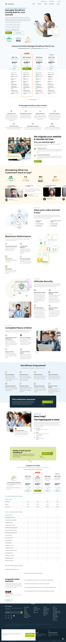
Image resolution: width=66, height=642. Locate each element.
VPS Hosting (45, 611)
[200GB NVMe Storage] (43, 74)
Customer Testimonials (27, 616)
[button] (44, 1)
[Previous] (57, 171)
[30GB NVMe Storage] (18, 74)
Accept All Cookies (30, 633)
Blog (34, 611)
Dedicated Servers (45, 612)
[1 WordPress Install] (18, 72)
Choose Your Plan (47, 401)
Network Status (36, 612)
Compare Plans (18, 32)
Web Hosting (45, 607)
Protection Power (55, 617)
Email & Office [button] (51, 3)
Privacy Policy (59, 640)
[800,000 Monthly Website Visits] (43, 76)
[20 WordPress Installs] (55, 72)
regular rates (21, 625)
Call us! (37, 439)
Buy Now (8, 32)
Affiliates (25, 611)
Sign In (59, 1)
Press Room (26, 612)
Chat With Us (8, 600)
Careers (25, 608)
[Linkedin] (11, 616)
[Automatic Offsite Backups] (18, 81)
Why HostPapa (26, 613)
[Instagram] (8, 618)
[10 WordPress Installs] (43, 72)
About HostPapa (26, 607)
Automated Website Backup (57, 612)
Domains (45, 3)
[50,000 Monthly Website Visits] (18, 76)
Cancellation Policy (32, 624)
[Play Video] (14, 193)
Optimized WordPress (46, 608)
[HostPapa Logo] (14, 606)
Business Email (55, 613)
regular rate (14, 66)
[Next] (60, 171)
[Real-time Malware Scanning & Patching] (18, 84)
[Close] (34, 631)
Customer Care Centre (37, 608)
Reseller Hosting (45, 613)
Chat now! (37, 430)
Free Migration (26, 617)
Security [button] (58, 3)
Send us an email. (39, 435)
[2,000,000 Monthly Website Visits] (55, 76)
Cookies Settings (29, 638)
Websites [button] (39, 3)
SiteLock (54, 618)
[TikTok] (6, 618)
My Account (35, 607)
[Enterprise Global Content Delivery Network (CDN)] (18, 86)
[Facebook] (6, 616)
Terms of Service (54, 640)
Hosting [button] (33, 3)
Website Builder (55, 608)
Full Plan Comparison (32, 99)
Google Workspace (55, 616)
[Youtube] (14, 616)
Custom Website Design (56, 611)
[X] (8, 616)
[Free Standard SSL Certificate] (18, 78)
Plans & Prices (37, 161)
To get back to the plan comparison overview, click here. (33, 469)
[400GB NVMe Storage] (55, 74)
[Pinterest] (11, 618)
